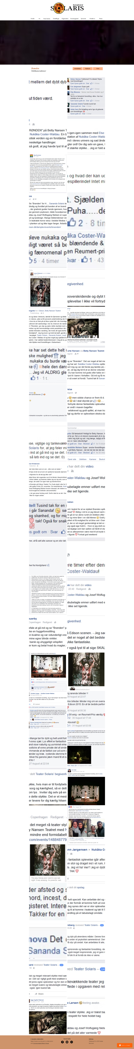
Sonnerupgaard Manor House (41, 1043)
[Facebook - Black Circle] (62, 1042)
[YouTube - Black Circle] (67, 1042)
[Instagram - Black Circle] (71, 1042)
